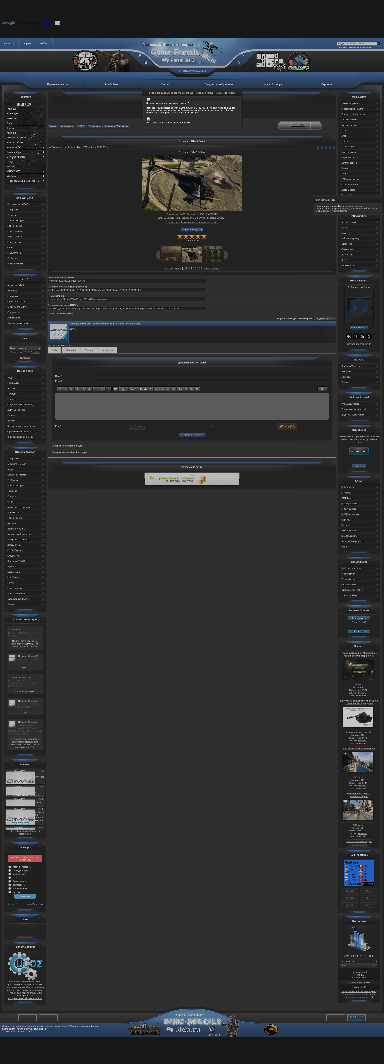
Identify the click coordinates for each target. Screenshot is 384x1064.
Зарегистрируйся (324, 206)
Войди (341, 206)
